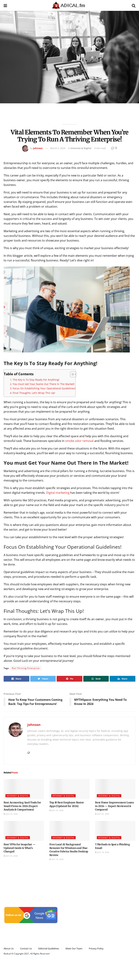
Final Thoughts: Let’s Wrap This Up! (34, 393)
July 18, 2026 (57, 859)
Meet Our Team (74, 948)
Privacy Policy (96, 948)
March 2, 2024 (57, 148)
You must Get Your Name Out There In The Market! (44, 384)
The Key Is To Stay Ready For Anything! (36, 379)
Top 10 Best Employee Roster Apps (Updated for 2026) (66, 804)
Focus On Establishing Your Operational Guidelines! (44, 388)
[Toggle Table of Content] (71, 374)
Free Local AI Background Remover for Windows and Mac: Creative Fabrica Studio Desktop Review (68, 850)
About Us (9, 948)
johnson (38, 148)
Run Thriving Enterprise (26, 668)
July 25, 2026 (11, 814)
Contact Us (26, 948)
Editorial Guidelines (48, 948)
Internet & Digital (81, 148)
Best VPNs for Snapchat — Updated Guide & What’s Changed (19, 848)
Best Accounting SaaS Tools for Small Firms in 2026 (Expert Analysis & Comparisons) (22, 806)
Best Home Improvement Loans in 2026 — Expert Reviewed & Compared (114, 806)
